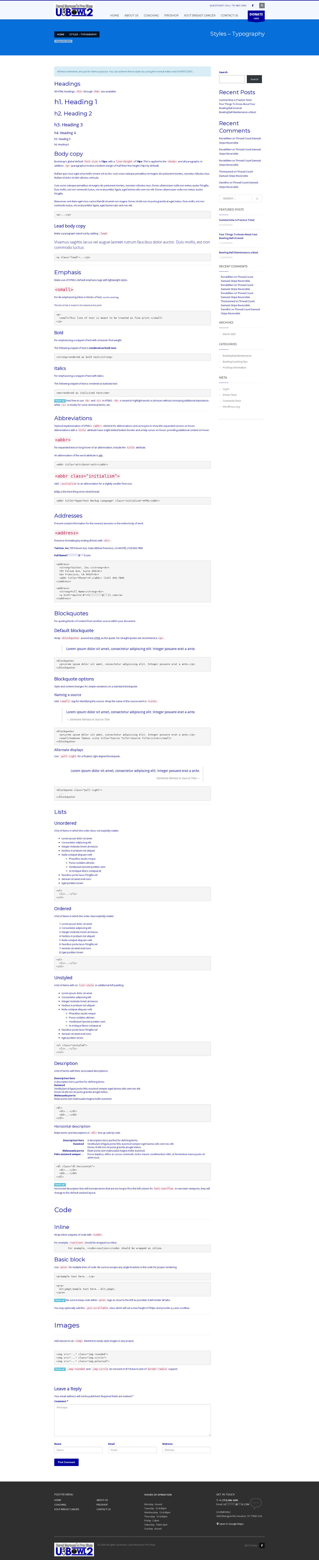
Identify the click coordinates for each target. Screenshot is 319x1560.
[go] (257, 199)
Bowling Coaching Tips (235, 361)
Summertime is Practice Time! (235, 100)
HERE (256, 16)
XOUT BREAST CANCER (66, 1509)
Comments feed (232, 400)
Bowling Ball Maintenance (237, 355)
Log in (226, 389)
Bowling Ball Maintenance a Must (237, 112)
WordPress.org (231, 406)
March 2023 (229, 334)
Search (223, 72)
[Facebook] (252, 5)
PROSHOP (102, 1504)
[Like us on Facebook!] (262, 1545)
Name (57, 1444)
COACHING (60, 1504)
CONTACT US (104, 1509)
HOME (57, 1500)
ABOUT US (102, 1500)
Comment (61, 1401)
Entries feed (229, 394)
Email (111, 1444)
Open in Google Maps (231, 1523)
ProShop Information (234, 367)
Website (167, 1444)
